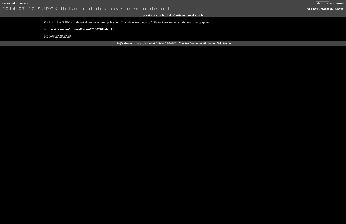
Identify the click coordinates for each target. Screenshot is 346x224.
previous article (153, 15)
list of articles (176, 15)
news (22, 3)
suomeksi (337, 3)
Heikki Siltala (155, 43)
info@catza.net (124, 43)
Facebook (327, 8)
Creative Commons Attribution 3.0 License (205, 43)
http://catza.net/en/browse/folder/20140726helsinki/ (79, 29)
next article (195, 15)
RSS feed (312, 8)
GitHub (339, 8)
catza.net (8, 3)
